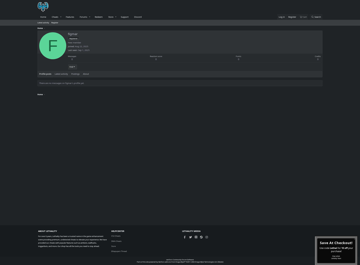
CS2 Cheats (116, 236)
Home (43, 16)
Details (220, 262)
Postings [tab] (75, 73)
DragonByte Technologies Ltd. (206, 262)
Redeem (99, 16)
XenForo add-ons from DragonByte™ (172, 262)
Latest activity (43, 22)
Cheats (55, 16)
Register (54, 22)
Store (110, 16)
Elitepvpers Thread (119, 251)
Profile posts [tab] (45, 73)
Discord (138, 16)
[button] (61, 17)
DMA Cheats (116, 241)
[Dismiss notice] (354, 239)
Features (70, 16)
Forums (83, 16)
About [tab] (86, 73)
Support (125, 16)
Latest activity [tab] (61, 73)
